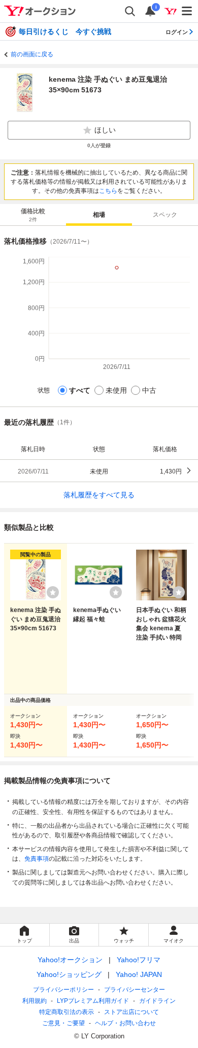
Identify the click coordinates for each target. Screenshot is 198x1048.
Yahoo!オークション (70, 960)
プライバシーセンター (134, 989)
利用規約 (34, 1000)
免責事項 (36, 858)
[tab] (33, 214)
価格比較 (33, 215)
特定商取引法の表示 (66, 1012)
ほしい (105, 130)
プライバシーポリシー (63, 989)
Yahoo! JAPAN (139, 974)
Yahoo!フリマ (138, 960)
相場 (99, 214)
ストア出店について (131, 1012)
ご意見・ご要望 (63, 1023)
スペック (165, 214)
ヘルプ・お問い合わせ (125, 1023)
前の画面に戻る (32, 54)
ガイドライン (157, 1000)
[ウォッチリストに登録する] (53, 592)
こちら (108, 190)
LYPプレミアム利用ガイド (93, 1000)
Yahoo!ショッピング (69, 974)
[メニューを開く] (187, 11)
